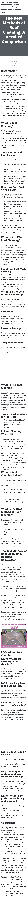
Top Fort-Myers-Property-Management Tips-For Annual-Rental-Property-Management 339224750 (11, 5)
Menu (4, 12)
